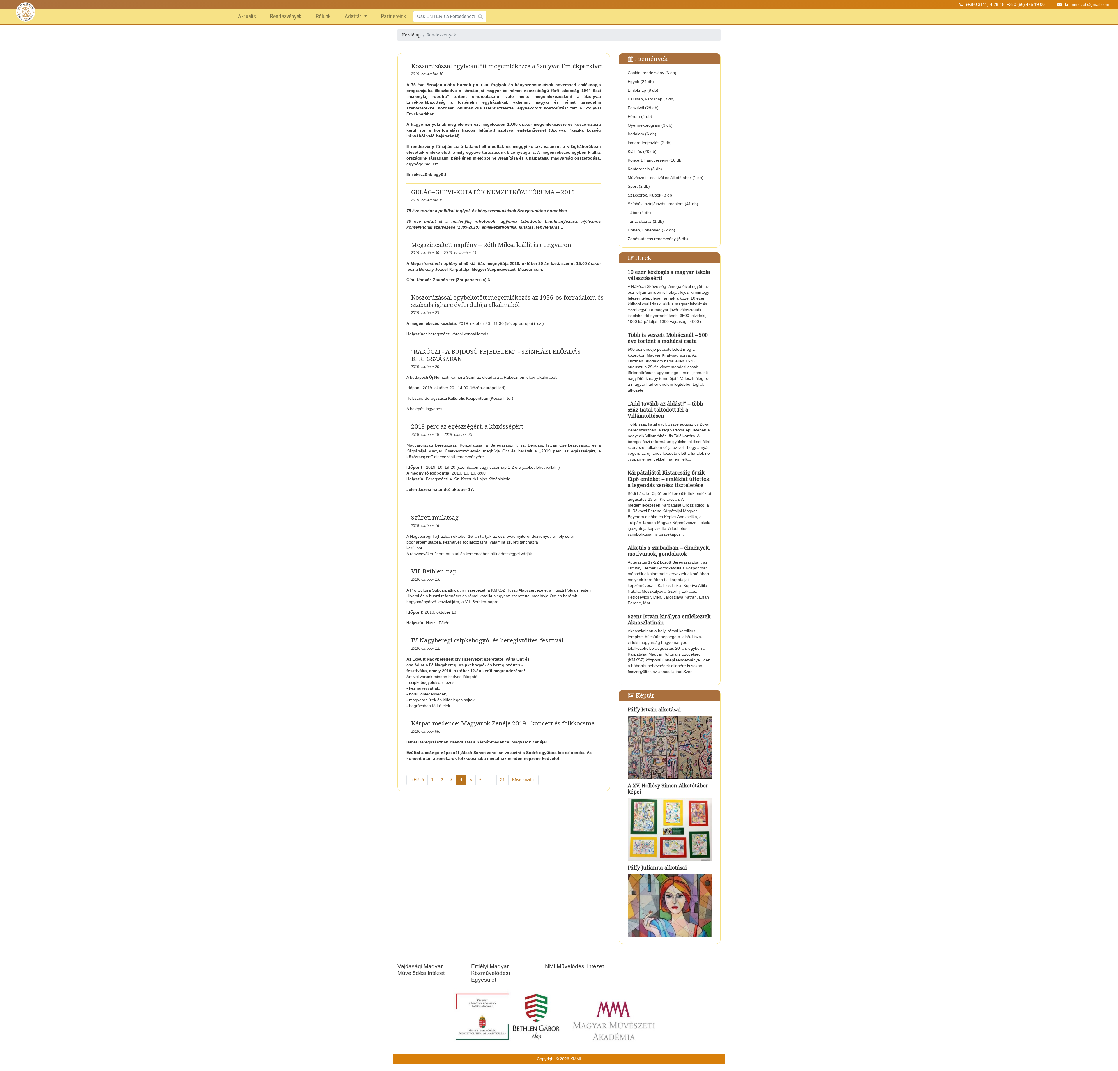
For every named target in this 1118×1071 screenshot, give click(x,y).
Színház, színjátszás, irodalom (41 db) (663, 203)
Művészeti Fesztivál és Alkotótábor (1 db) (665, 177)
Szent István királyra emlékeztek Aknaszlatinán (669, 619)
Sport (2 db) (639, 186)
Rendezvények (286, 16)
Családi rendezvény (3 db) (652, 72)
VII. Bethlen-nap (434, 571)
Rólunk (323, 16)
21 (502, 779)
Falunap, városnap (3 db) (651, 99)
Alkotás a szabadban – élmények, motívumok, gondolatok (669, 550)
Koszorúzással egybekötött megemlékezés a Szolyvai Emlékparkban (507, 66)
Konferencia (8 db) (645, 169)
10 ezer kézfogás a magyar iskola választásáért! (669, 275)
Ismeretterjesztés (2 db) (650, 142)
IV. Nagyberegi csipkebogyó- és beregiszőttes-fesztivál (487, 640)
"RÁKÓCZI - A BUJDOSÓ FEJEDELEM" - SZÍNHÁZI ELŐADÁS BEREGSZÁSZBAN (496, 355)
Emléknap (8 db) (643, 90)
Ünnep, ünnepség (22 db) (651, 230)
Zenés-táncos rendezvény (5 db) (658, 238)
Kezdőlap (411, 35)
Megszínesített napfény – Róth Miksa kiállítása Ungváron (491, 244)
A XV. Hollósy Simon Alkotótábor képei (668, 788)
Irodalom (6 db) (642, 134)
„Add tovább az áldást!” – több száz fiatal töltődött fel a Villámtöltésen (665, 409)
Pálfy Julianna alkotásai (657, 867)
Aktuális (247, 16)
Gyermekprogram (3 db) (650, 125)
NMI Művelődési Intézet (574, 966)
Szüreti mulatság (435, 517)
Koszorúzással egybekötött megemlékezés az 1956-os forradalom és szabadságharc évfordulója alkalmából (507, 301)
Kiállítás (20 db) (642, 151)
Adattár (354, 16)
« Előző (417, 779)
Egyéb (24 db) (641, 81)
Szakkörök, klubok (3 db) (650, 195)
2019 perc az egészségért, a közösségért (467, 426)
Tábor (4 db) (639, 212)
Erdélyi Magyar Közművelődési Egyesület (490, 973)
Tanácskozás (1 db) (646, 221)
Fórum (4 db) (640, 116)
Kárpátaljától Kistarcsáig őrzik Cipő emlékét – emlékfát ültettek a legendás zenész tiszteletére (668, 478)
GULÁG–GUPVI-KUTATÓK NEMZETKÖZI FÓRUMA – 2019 (493, 192)
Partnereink (393, 16)
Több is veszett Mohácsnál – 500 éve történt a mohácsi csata (668, 337)
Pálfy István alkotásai (654, 709)
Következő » (523, 779)
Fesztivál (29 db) (643, 107)
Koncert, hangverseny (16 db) (655, 160)
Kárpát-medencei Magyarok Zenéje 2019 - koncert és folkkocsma (503, 723)
